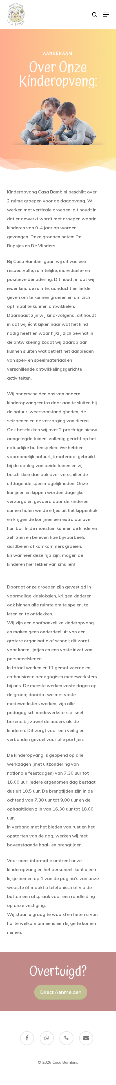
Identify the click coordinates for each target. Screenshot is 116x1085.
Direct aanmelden (60, 992)
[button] (106, 14)
